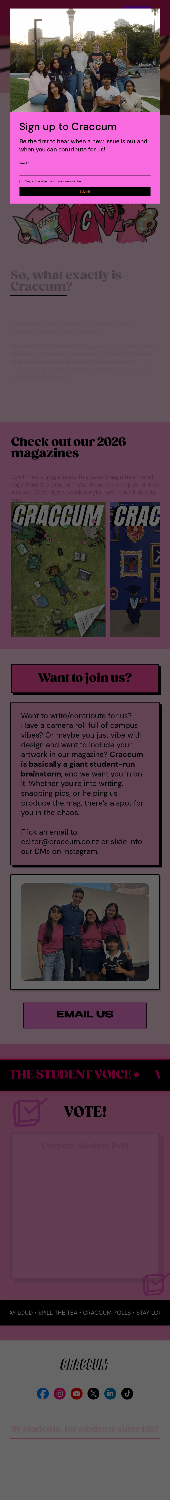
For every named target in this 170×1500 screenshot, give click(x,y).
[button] (151, 17)
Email (24, 163)
